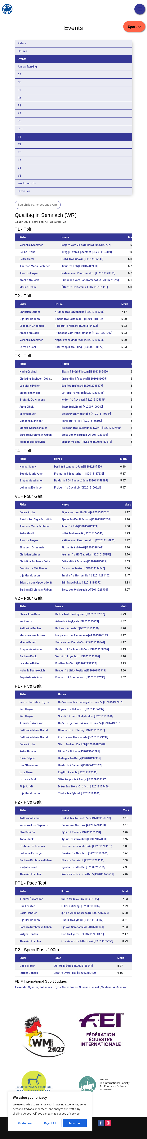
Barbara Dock (28, 656)
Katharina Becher (30, 628)
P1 (19, 105)
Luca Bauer (26, 772)
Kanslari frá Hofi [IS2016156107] (81, 420)
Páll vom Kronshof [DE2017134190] (77, 628)
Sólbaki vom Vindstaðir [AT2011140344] (86, 413)
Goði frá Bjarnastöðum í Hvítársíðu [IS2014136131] (90, 723)
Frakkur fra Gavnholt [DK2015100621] (77, 487)
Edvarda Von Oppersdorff (36, 582)
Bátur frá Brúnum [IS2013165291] (79, 751)
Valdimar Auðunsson (114, 987)
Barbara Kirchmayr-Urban (36, 434)
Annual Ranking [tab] (27, 66)
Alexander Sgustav (26, 987)
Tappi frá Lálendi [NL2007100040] (82, 406)
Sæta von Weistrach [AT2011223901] (84, 434)
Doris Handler (28, 912)
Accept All (75, 1123)
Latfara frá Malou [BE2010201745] (82, 392)
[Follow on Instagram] (108, 1123)
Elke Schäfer (27, 832)
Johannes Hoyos (50, 987)
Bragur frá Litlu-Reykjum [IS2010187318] (86, 441)
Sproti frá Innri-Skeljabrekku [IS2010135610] (85, 716)
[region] (50, 1111)
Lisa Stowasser (29, 765)
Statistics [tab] (24, 191)
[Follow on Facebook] (101, 1123)
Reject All (50, 1123)
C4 (19, 74)
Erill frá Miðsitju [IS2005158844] (80, 906)
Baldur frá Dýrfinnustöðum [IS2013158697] (81, 480)
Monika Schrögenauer (33, 427)
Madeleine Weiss (30, 392)
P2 (19, 113)
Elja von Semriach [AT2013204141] (82, 860)
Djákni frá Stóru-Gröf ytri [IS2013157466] (83, 786)
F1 (19, 90)
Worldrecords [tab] (27, 183)
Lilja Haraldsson (30, 318)
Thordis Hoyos (29, 273)
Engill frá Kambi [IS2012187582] (77, 772)
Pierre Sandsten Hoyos (34, 702)
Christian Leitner (30, 311)
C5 (19, 82)
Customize (25, 1123)
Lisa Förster (27, 906)
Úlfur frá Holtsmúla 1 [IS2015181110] (84, 287)
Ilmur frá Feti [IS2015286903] (79, 266)
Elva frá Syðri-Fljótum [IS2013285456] (85, 371)
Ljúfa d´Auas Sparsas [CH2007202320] (85, 912)
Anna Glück (26, 406)
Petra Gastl (27, 259)
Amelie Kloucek (29, 280)
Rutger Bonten (29, 934)
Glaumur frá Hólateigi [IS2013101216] (81, 730)
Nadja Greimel (28, 371)
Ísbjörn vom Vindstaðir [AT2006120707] (86, 244)
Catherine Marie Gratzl (34, 730)
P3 (19, 121)
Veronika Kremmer (31, 244)
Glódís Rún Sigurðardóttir (36, 519)
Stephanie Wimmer (31, 480)
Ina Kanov (26, 621)
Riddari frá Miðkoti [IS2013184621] (76, 325)
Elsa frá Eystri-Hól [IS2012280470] (82, 934)
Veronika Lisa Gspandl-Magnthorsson (43, 825)
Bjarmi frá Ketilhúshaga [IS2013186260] (86, 519)
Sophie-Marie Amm (31, 473)
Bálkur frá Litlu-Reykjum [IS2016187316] (80, 614)
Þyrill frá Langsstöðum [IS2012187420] (78, 466)
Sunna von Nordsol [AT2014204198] (83, 825)
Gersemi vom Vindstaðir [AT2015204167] (86, 846)
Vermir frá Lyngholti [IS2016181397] (77, 656)
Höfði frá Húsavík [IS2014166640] (82, 259)
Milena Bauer (28, 413)
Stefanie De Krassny (32, 399)
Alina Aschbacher (30, 874)
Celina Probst (28, 252)
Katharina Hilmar (30, 818)
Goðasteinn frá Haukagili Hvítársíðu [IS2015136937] (90, 702)
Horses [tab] (22, 51)
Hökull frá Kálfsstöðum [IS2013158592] (86, 818)
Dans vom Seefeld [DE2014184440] (83, 568)
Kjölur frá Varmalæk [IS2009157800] (84, 839)
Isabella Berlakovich (32, 441)
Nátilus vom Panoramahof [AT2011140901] (88, 273)
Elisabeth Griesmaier (33, 325)
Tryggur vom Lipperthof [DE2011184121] (86, 252)
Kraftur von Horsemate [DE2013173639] (83, 737)
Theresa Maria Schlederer (36, 266)
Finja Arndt (26, 786)
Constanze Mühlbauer (33, 568)
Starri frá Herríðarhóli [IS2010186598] (81, 744)
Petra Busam (28, 751)
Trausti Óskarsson (31, 723)
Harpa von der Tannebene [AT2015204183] (82, 635)
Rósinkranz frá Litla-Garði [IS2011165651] (87, 874)
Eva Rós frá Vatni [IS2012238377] (82, 385)
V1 (19, 167)
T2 (19, 144)
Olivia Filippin (27, 758)
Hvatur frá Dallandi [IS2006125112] (80, 765)
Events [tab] (22, 58)
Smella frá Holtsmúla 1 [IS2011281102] (79, 318)
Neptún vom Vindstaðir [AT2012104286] (79, 339)
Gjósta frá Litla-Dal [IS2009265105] (83, 867)
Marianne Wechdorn (32, 635)
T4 (19, 160)
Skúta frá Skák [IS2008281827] (80, 899)
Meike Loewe (70, 987)
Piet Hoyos (26, 709)
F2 (19, 97)
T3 (19, 152)
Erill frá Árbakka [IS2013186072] (81, 582)
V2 (19, 175)
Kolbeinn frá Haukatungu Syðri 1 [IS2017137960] (91, 427)
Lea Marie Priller (30, 385)
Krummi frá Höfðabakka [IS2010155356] (79, 311)
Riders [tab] (22, 43)
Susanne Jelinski (89, 987)
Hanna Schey (28, 466)
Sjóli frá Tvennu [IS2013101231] (81, 832)
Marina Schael (28, 287)
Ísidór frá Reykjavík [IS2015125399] (83, 399)
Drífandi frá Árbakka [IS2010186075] (84, 378)
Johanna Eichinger (31, 420)
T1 (19, 136)
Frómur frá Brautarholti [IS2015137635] (79, 473)
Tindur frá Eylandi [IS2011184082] (79, 793)
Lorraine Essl (28, 347)
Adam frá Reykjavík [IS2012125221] (77, 621)
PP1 (20, 128)
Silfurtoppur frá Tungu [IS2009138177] (79, 347)
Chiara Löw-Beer (30, 614)
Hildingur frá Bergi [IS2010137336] (79, 758)
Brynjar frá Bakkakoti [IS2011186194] (81, 709)
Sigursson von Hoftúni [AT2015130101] (85, 512)
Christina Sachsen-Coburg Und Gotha (43, 378)
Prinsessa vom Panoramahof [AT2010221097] (90, 280)
